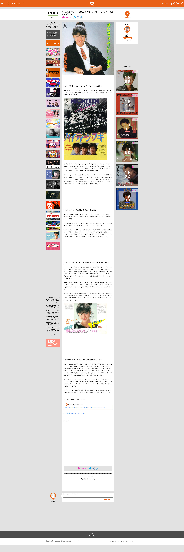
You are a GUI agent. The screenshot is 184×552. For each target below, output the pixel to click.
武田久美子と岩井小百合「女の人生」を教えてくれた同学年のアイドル (85, 407)
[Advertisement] (53, 273)
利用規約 (122, 541)
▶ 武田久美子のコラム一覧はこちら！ (74, 413)
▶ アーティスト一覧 (53, 43)
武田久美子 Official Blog (89, 479)
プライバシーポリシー (131, 541)
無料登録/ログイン (166, 3)
